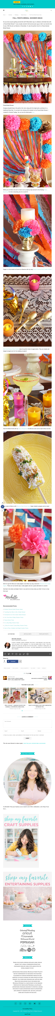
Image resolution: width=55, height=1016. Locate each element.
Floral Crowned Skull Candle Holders (42, 269)
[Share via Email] (30, 673)
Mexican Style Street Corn (23, 506)
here (33, 112)
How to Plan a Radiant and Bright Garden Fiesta (16, 628)
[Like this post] (24, 673)
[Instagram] (26, 6)
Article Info (27, 634)
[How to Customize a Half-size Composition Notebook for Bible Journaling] (40, 695)
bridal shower (7, 668)
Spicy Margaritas (23, 428)
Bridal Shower (23, 14)
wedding (44, 668)
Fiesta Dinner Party (9, 620)
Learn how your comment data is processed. (34, 743)
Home (4, 14)
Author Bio (11, 634)
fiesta (38, 668)
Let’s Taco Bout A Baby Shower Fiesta (13, 617)
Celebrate (10, 14)
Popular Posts (43, 634)
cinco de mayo (15, 668)
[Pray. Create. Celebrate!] (27, 781)
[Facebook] (22, 6)
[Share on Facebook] (26, 673)
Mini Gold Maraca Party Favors (11, 349)
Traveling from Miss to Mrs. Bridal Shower (14, 612)
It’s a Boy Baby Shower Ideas (11, 622)
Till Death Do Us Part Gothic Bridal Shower (15, 614)
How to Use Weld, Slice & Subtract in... (22, 4)
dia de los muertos (25, 668)
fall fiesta (33, 668)
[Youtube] (30, 6)
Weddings (17, 14)
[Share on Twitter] (27, 673)
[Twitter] (24, 6)
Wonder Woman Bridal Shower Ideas (13, 609)
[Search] (51, 10)
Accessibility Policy (27, 1008)
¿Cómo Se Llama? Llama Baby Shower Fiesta (15, 625)
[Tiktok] (32, 6)
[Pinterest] (28, 6)
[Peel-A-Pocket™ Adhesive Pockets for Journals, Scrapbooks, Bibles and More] (15, 695)
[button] (21, 2)
